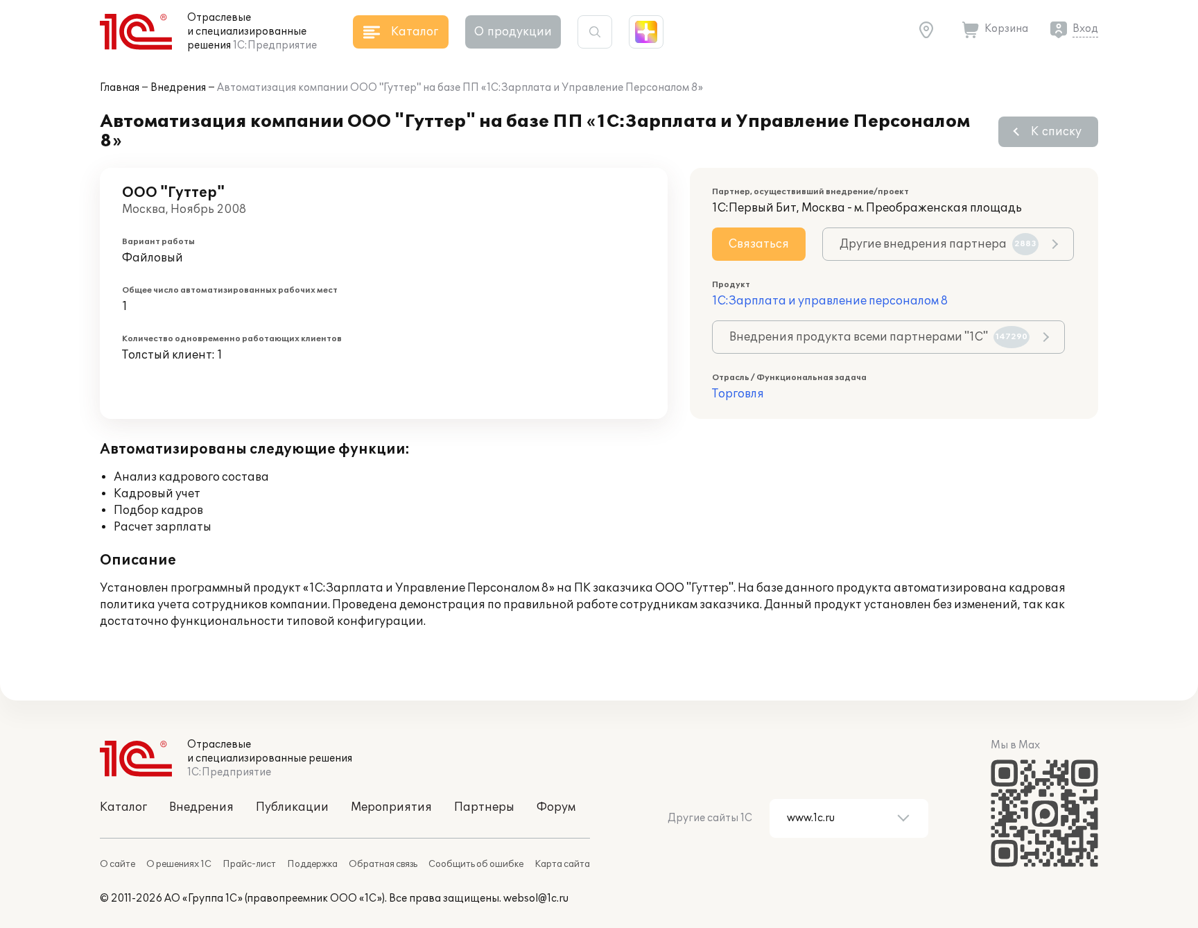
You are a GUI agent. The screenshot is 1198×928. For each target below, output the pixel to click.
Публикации (292, 807)
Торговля (738, 394)
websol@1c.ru (535, 898)
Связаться (759, 244)
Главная (119, 88)
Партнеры (484, 807)
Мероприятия (391, 807)
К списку (1056, 132)
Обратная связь (383, 864)
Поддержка (312, 864)
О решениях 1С (178, 864)
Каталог (123, 807)
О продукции (513, 32)
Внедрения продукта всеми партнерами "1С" (878, 337)
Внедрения (178, 88)
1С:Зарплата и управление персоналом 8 (830, 301)
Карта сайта (562, 864)
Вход (1085, 29)
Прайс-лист (249, 864)
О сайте (117, 864)
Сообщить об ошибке (475, 864)
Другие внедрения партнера (938, 244)
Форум (556, 807)
